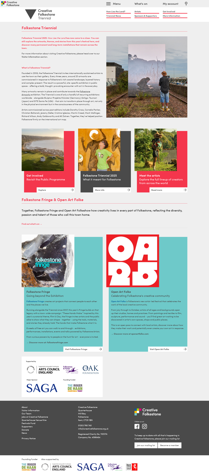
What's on (140, 3)
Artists (137, 11)
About (24, 407)
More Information (171, 16)
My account (170, 3)
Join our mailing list (146, 445)
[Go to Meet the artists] (155, 150)
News (24, 433)
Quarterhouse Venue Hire (34, 420)
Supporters (27, 426)
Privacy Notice (29, 438)
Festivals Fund (28, 423)
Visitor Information (31, 410)
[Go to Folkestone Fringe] (48, 260)
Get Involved (169, 11)
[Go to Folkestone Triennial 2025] (99, 150)
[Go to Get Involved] (43, 150)
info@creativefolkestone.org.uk (93, 428)
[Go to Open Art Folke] (132, 260)
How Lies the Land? (115, 11)
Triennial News (113, 16)
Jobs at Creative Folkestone (35, 417)
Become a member (169, 445)
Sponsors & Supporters (145, 16)
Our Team (26, 413)
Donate (25, 429)
